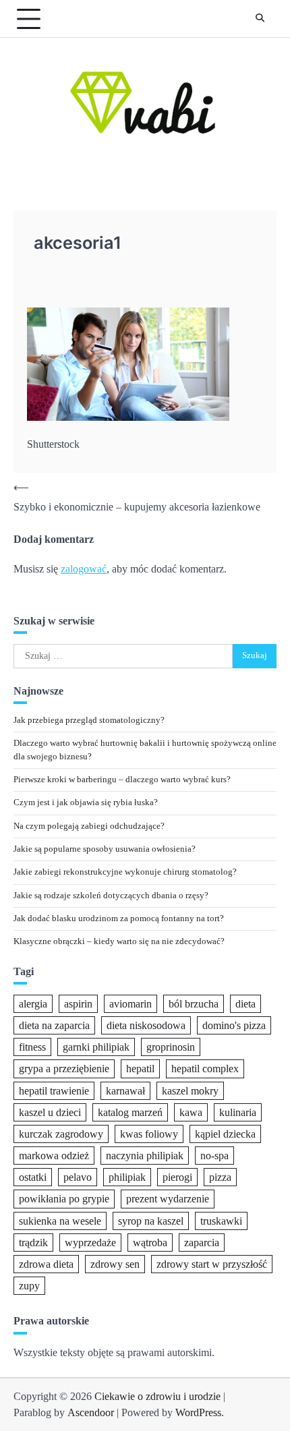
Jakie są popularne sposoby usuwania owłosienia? (104, 849)
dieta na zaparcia (54, 1025)
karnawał (125, 1091)
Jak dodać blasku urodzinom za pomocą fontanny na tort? (118, 918)
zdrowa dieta (46, 1264)
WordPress (198, 1412)
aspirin (78, 1004)
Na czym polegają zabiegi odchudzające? (89, 826)
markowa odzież (54, 1155)
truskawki (221, 1221)
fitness (32, 1047)
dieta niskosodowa (146, 1025)
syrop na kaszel (150, 1221)
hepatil (140, 1068)
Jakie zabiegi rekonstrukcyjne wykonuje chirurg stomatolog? (125, 872)
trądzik (33, 1242)
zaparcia (201, 1242)
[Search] (260, 19)
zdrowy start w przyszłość (211, 1264)
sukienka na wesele (60, 1221)
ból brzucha (194, 1004)
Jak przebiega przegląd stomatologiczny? (89, 720)
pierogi (177, 1177)
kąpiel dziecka (225, 1134)
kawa (190, 1112)
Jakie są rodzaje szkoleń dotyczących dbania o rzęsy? (110, 895)
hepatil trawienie (54, 1091)
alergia (33, 1004)
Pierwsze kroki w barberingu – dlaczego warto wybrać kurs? (122, 779)
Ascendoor (90, 1412)
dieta (245, 1004)
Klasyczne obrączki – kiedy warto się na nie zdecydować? (119, 941)
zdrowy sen (115, 1264)
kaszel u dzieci (50, 1112)
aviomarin (130, 1004)
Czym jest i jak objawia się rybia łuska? (85, 802)
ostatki (33, 1177)
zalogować (84, 569)
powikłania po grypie (64, 1198)
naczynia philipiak (144, 1155)
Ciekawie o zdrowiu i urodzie (157, 1396)
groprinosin (170, 1047)
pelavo (77, 1177)
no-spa (214, 1155)
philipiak (127, 1177)
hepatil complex (205, 1068)
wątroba (150, 1242)
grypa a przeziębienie (64, 1068)
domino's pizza (234, 1025)
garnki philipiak (96, 1047)
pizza (220, 1177)
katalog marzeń (130, 1112)
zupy (29, 1285)
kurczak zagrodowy (61, 1134)
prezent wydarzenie (167, 1198)
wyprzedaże (90, 1242)
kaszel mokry (190, 1091)
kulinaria (237, 1112)
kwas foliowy (149, 1134)
